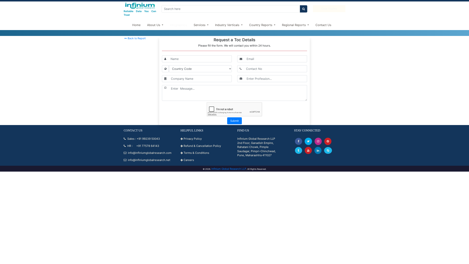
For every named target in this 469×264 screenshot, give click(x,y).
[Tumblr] (298, 150)
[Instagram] (318, 141)
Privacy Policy (192, 138)
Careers (188, 160)
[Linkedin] (318, 150)
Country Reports (261, 25)
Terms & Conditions (196, 153)
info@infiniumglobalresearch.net (148, 160)
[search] (303, 8)
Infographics (178, 25)
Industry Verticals (227, 25)
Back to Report (136, 38)
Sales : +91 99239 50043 (143, 138)
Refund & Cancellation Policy (202, 146)
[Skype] (328, 150)
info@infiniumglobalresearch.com (149, 153)
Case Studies (329, 8)
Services (200, 25)
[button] (298, 141)
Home (136, 25)
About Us (154, 25)
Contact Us (323, 25)
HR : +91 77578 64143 (143, 146)
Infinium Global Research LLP (228, 168)
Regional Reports (294, 25)
